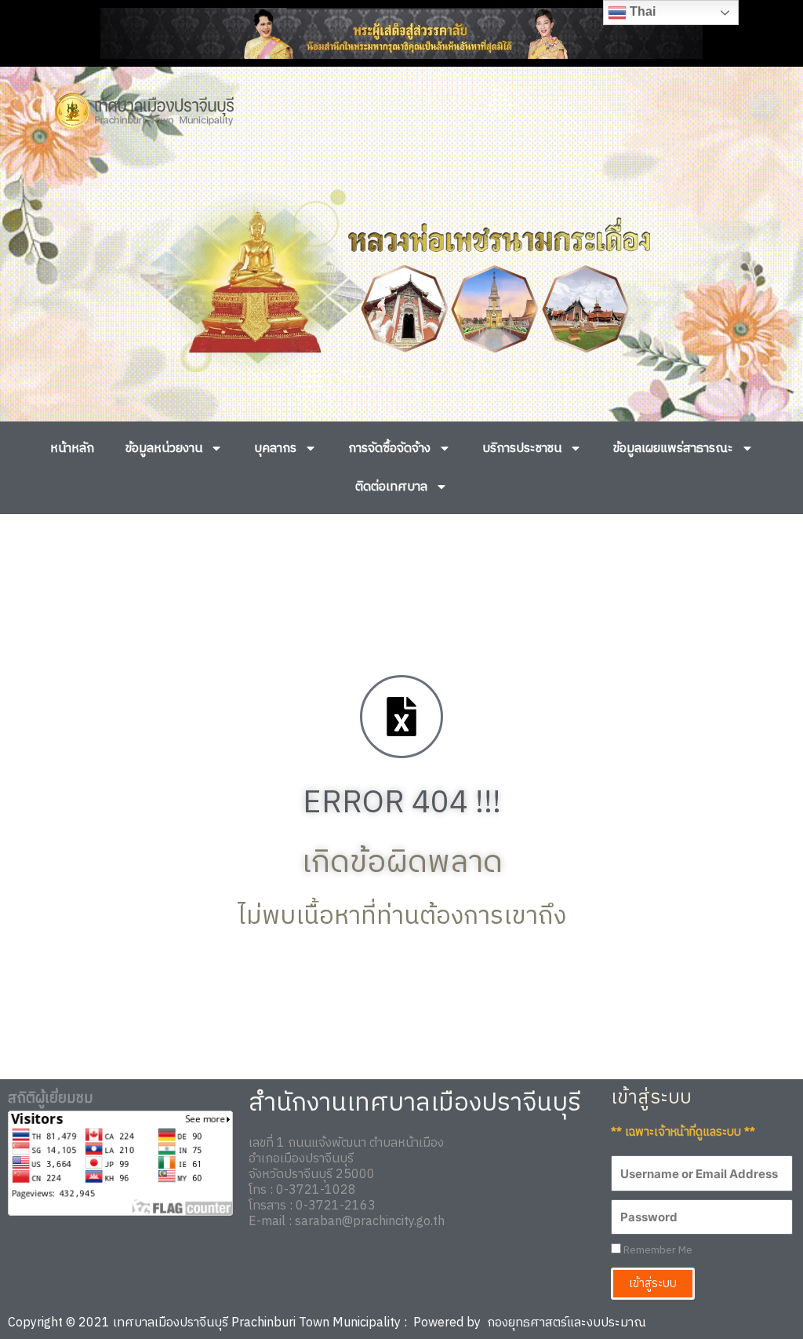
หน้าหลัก (72, 448)
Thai (641, 11)
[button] (33, 281)
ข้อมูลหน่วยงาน (163, 448)
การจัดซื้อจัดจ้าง (389, 448)
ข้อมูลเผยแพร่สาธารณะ (673, 448)
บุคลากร (275, 448)
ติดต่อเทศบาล (391, 487)
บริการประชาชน (521, 448)
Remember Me (656, 1250)
